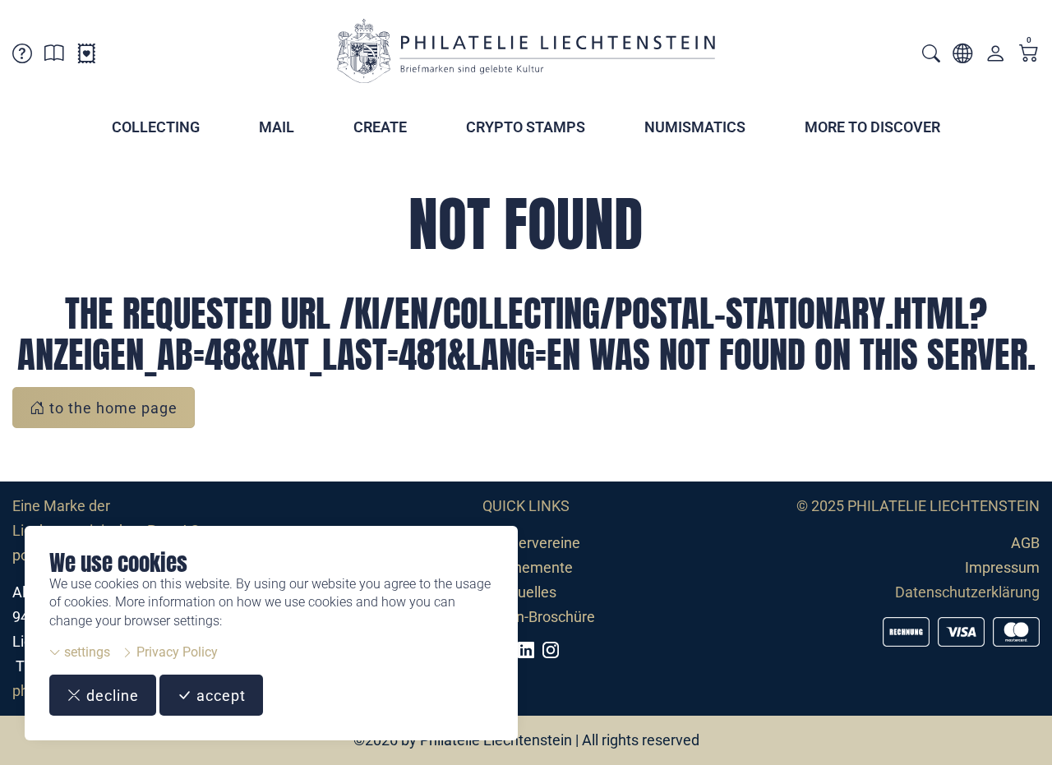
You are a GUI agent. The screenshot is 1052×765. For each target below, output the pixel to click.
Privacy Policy (175, 652)
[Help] (22, 56)
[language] (962, 56)
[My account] (995, 57)
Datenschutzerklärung (967, 592)
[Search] (931, 55)
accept (219, 695)
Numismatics (694, 127)
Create (380, 127)
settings (85, 652)
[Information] (54, 56)
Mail (276, 127)
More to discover (872, 127)
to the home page (111, 408)
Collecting (156, 127)
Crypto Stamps (525, 127)
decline (110, 695)
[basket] (1029, 54)
